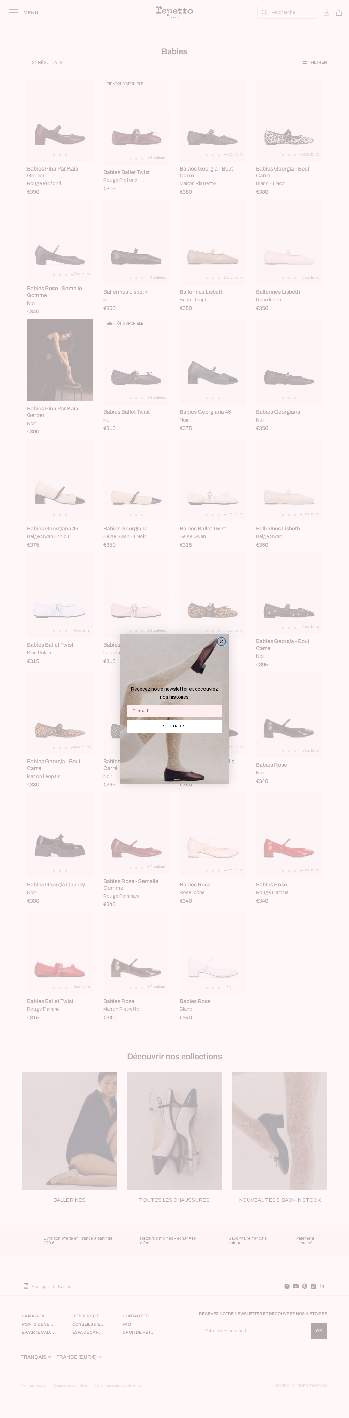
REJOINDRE (174, 726)
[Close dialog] (221, 641)
